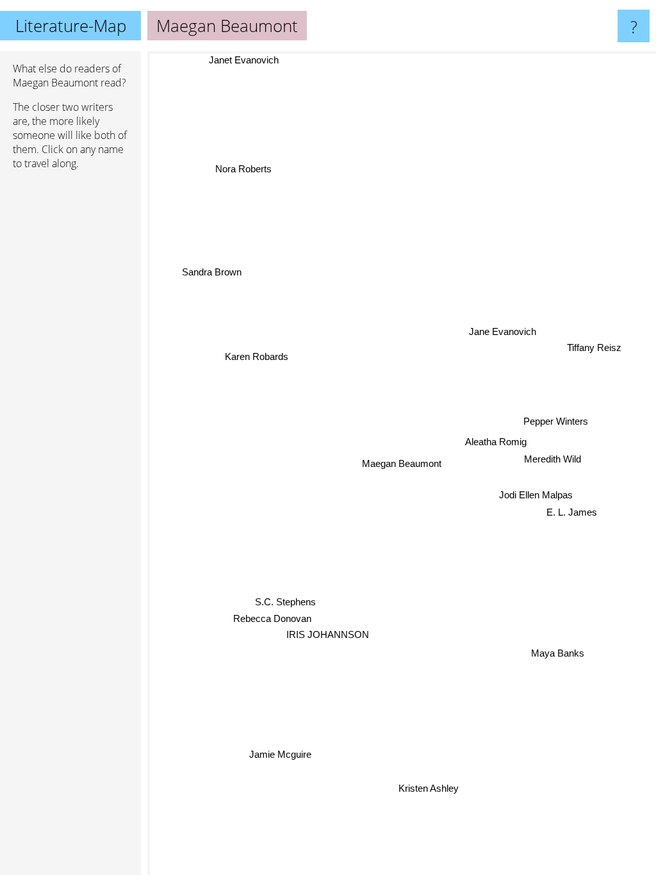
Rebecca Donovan (272, 619)
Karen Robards (256, 357)
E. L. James (571, 511)
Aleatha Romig (496, 441)
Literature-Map (70, 25)
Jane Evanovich (502, 330)
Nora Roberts (243, 169)
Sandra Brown (211, 272)
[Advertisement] (70, 376)
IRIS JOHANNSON (327, 634)
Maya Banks (558, 652)
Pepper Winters (555, 420)
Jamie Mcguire (281, 755)
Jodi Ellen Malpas (536, 494)
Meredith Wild (552, 458)
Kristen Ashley (428, 788)
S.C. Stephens (285, 602)
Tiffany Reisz (594, 346)
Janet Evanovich (243, 59)
